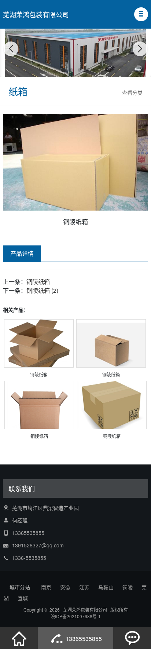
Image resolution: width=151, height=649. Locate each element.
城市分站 (20, 587)
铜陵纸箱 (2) (42, 290)
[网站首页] (19, 638)
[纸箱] (38, 346)
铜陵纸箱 (38, 281)
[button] (141, 14)
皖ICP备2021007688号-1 (76, 616)
